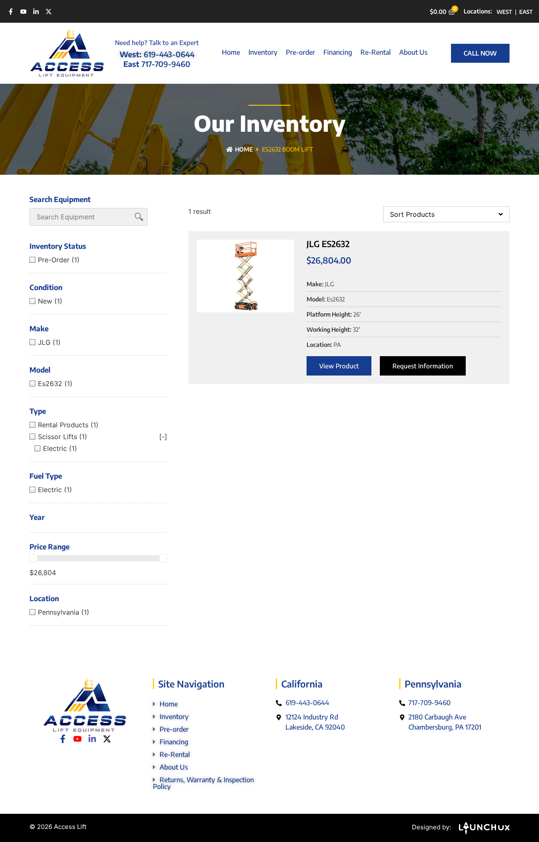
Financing (337, 52)
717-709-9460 (165, 64)
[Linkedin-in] (36, 11)
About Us (413, 52)
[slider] (33, 558)
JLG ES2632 (328, 243)
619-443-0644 (169, 54)
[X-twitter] (48, 11)
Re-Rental (375, 52)
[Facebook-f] (11, 11)
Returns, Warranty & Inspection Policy (203, 783)
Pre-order (300, 52)
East (526, 11)
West (504, 11)
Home (231, 52)
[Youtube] (23, 11)
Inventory (263, 52)
